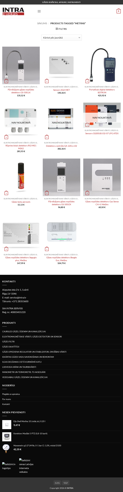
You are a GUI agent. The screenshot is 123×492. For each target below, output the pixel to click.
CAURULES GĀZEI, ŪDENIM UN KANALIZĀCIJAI (24, 331)
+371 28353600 (20, 301)
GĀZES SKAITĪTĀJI (10, 346)
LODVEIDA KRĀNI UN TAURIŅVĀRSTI (19, 367)
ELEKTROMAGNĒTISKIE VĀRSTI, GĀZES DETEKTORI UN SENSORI (32, 336)
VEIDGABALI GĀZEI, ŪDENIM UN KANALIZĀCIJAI (25, 377)
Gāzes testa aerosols (21, 202)
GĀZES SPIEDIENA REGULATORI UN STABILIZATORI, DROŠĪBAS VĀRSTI (34, 352)
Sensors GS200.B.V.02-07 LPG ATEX (101, 133)
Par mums (6, 399)
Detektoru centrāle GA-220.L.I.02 (61, 146)
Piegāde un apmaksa (11, 394)
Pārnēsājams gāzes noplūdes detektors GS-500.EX (61, 203)
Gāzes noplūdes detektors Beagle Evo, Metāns (61, 259)
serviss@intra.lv (18, 297)
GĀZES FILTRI (8, 341)
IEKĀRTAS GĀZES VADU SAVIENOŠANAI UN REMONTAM (28, 357)
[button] (39, 11)
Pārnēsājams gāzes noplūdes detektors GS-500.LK (21, 91)
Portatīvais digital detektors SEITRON (102, 91)
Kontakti (6, 404)
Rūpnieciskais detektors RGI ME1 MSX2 (21, 147)
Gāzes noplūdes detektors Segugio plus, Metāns (21, 259)
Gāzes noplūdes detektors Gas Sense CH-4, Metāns (102, 203)
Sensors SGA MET (61, 90)
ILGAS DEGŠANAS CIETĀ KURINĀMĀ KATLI (22, 362)
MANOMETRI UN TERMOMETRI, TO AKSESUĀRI (23, 372)
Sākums (42, 23)
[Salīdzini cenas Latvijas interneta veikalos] (27, 465)
